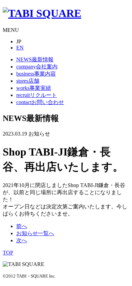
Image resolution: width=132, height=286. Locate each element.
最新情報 (34, 59)
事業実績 (33, 88)
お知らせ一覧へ (35, 233)
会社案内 (37, 66)
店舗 (27, 81)
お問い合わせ (40, 102)
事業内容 (36, 74)
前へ (21, 226)
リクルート (36, 95)
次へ (21, 240)
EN (20, 47)
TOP (8, 253)
